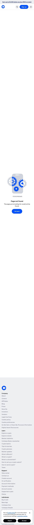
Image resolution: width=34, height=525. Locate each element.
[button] (31, 7)
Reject (10, 520)
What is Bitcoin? (7, 454)
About (4, 396)
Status (4, 494)
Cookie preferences (8, 422)
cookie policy (11, 512)
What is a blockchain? (9, 459)
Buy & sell (5, 500)
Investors (5, 412)
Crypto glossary (7, 449)
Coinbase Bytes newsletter (11, 441)
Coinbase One (6, 505)
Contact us (5, 476)
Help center (5, 473)
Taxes (3, 467)
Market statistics (7, 438)
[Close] (30, 513)
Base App (5, 502)
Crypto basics (6, 444)
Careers (4, 398)
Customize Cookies (22, 516)
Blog (3, 404)
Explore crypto (6, 433)
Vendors (4, 414)
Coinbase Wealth (7, 508)
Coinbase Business (8, 524)
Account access (7, 489)
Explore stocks (6, 436)
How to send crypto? (8, 465)
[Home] (3, 7)
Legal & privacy (7, 417)
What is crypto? (7, 457)
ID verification (6, 481)
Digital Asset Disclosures (10, 427)
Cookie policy (6, 419)
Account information (8, 483)
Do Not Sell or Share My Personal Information (17, 425)
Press (3, 406)
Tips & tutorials (7, 446)
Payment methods (8, 486)
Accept (24, 520)
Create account (7, 478)
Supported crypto (7, 491)
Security (4, 409)
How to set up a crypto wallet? (12, 462)
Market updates (7, 451)
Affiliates (5, 401)
